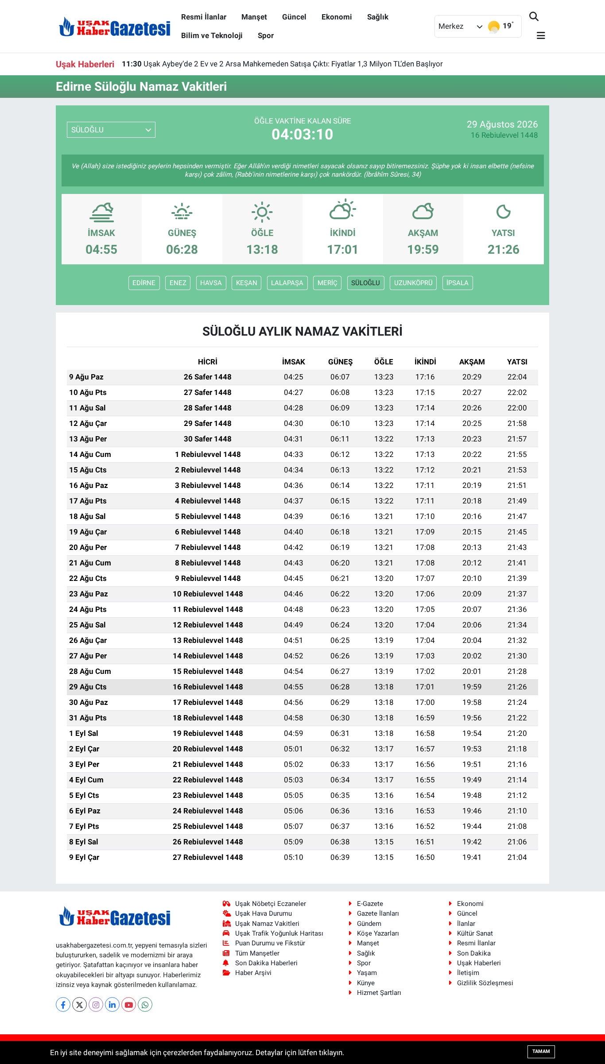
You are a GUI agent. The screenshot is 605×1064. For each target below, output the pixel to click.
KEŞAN (246, 283)
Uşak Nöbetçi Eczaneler (270, 904)
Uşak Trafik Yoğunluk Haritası (279, 933)
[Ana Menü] (537, 36)
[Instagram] (96, 1004)
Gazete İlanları (378, 913)
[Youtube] (128, 1004)
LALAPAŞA (287, 283)
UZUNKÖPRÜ (413, 283)
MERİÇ (327, 283)
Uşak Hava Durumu (263, 913)
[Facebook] (63, 1004)
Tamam (541, 1051)
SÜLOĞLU (365, 283)
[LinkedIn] (112, 1004)
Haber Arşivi (253, 973)
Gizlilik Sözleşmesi (485, 983)
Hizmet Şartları (379, 993)
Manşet (254, 16)
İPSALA (457, 283)
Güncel (294, 16)
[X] (79, 1004)
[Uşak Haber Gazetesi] (115, 26)
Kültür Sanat (475, 933)
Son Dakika (474, 953)
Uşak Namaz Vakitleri (267, 924)
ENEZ (178, 283)
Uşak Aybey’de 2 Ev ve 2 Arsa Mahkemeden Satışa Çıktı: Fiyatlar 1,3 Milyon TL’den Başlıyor (282, 63)
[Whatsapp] (145, 1004)
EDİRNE (143, 283)
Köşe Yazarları (378, 933)
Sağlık (377, 16)
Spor (266, 35)
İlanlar (466, 924)
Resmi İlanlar (203, 16)
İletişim (468, 973)
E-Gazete (370, 904)
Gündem (369, 924)
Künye (366, 983)
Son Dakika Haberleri (266, 963)
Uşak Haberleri (479, 963)
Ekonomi (337, 16)
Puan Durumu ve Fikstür (270, 943)
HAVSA (211, 283)
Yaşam (367, 973)
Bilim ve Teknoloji (212, 35)
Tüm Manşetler (257, 953)
